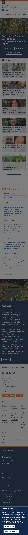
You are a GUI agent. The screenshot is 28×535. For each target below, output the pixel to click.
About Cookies (9, 527)
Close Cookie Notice (11, 531)
